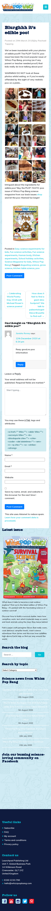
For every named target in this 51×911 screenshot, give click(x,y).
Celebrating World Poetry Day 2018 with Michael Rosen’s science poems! (15, 300)
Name (9, 455)
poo (37, 268)
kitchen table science (23, 268)
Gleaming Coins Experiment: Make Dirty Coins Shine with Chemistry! (25, 692)
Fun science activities (20, 252)
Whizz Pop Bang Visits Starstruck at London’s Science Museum (25, 731)
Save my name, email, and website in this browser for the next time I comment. (24, 495)
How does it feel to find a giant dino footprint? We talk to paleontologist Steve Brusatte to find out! (36, 304)
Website (9, 477)
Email (8, 466)
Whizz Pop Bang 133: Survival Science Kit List (23, 742)
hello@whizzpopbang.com (18, 883)
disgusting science (29, 265)
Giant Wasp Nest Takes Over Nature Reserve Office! (26, 718)
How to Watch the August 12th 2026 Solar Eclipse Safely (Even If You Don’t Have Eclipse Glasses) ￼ (26, 705)
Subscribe (9, 828)
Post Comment (14, 275)
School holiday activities (30, 258)
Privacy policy (11, 844)
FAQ (6, 832)
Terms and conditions (15, 840)
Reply (21, 364)
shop (39, 194)
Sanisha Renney (23, 333)
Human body (25, 255)
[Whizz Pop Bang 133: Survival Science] (25, 567)
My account (10, 836)
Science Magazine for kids (18, 261)
